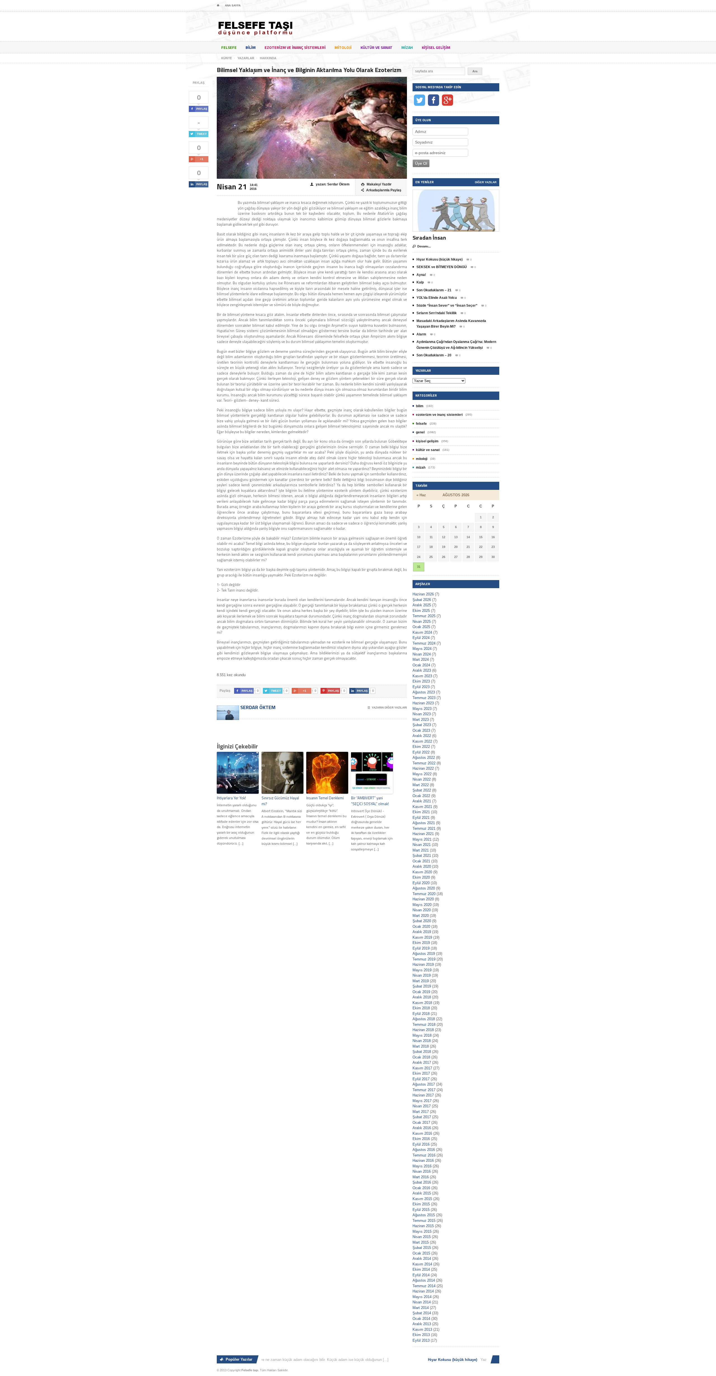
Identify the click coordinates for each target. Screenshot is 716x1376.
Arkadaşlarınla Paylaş (381, 190)
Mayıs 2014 (422, 1297)
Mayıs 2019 (422, 970)
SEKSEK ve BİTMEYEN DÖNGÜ (441, 267)
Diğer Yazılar (485, 182)
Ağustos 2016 (424, 1150)
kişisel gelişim (436, 47)
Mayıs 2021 (422, 839)
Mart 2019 (421, 981)
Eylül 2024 (421, 638)
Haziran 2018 (423, 1030)
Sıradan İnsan (429, 237)
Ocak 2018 (421, 1057)
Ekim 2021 (421, 812)
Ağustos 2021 (424, 823)
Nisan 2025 (422, 621)
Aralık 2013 (422, 1324)
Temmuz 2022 (424, 763)
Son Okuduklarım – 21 (433, 290)
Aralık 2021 (422, 801)
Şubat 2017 (422, 1117)
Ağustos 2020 (424, 888)
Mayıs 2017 (422, 1101)
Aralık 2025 (422, 605)
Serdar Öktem (257, 707)
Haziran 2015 (423, 1226)
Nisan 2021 (422, 845)
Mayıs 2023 (422, 709)
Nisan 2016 (422, 1171)
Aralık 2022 (422, 736)
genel (420, 432)
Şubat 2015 (422, 1248)
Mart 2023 (421, 719)
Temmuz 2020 (424, 894)
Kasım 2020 (422, 872)
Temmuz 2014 (424, 1286)
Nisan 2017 (422, 1106)
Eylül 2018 (421, 1014)
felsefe (229, 47)
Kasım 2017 (422, 1068)
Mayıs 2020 (422, 905)
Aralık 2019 (422, 932)
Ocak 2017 (421, 1122)
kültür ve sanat (376, 47)
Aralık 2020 (422, 866)
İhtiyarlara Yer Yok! (231, 798)
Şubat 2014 (422, 1313)
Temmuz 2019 (424, 959)
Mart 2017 (421, 1112)
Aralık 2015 (422, 1193)
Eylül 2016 (421, 1144)
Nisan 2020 (422, 910)
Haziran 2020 (423, 899)
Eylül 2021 (421, 817)
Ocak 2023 (421, 730)
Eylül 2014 (421, 1275)
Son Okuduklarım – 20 (433, 355)
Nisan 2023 (422, 714)
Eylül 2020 (421, 883)
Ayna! (421, 275)
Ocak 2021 (421, 861)
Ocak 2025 (421, 627)
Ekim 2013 (421, 1335)
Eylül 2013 (421, 1340)
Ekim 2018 (421, 1008)
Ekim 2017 (421, 1073)
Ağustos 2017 (424, 1084)
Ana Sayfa (233, 5)
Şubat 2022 (422, 790)
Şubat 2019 (422, 986)
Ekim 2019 (421, 943)
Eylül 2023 (421, 687)
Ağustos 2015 (424, 1215)
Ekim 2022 (421, 747)
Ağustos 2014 (424, 1280)
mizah (407, 47)
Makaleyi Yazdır (376, 184)
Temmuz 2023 (424, 698)
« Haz (421, 495)
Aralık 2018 (422, 997)
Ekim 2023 (421, 681)
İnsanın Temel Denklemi (325, 798)
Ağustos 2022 (424, 757)
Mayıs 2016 (422, 1166)
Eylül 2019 (421, 948)
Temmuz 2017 (424, 1090)
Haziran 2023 (423, 703)
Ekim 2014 (421, 1269)
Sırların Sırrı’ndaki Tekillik (436, 313)
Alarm (421, 334)
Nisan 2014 (422, 1302)
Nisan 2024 (422, 654)
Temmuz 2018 (424, 1024)
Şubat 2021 (422, 855)
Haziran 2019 (423, 964)
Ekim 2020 (421, 877)
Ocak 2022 (421, 796)
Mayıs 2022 (422, 774)
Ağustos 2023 (424, 692)
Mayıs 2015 (422, 1231)
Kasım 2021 (422, 807)
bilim (251, 47)
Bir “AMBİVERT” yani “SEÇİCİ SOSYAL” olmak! (370, 801)
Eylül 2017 (421, 1079)
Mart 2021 (421, 850)
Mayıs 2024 (422, 649)
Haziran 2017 (423, 1095)
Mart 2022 (421, 785)
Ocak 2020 (421, 926)
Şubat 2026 (422, 600)
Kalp (420, 282)
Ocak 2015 (421, 1253)
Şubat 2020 (422, 921)
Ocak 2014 (421, 1319)
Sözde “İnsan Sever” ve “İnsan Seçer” (446, 305)
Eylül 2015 (421, 1210)
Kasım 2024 (422, 632)
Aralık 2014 (422, 1258)
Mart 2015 (421, 1242)
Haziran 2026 (423, 594)
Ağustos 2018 (424, 1019)
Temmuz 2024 (424, 643)
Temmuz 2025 (424, 616)
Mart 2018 (421, 1046)
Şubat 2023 (422, 725)
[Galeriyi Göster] (456, 192)
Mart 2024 (421, 659)
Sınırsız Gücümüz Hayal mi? (280, 801)
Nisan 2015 (422, 1237)
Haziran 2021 (423, 834)
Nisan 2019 (422, 975)
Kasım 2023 (422, 676)
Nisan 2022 (422, 779)
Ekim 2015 (421, 1204)
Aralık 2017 (422, 1062)
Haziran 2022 (423, 768)
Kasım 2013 (422, 1329)
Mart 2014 (421, 1308)
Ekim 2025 (421, 611)
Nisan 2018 (422, 1041)
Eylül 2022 (421, 752)
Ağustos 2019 (424, 953)
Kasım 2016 (422, 1133)
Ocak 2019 (421, 992)
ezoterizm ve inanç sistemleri (295, 47)
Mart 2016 (421, 1177)
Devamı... (422, 246)
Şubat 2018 (422, 1052)
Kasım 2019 (422, 937)
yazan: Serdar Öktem (330, 184)
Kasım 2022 (422, 741)
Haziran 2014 (423, 1291)
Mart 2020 (421, 916)
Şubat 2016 (422, 1182)
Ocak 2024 (421, 665)
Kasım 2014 (422, 1264)
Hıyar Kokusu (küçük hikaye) (439, 259)
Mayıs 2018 (422, 1035)
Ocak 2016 (421, 1188)
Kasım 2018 (422, 1003)
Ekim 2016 (421, 1139)
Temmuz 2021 (424, 828)
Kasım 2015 (422, 1199)
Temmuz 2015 (424, 1220)
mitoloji (343, 47)
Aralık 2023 (422, 670)
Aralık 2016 (422, 1128)
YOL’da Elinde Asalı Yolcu (436, 298)
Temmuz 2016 (424, 1155)
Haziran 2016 (423, 1160)
